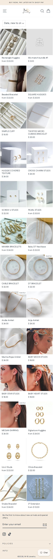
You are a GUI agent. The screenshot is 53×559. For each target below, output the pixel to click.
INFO (5, 551)
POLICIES (8, 543)
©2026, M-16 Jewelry (27, 556)
